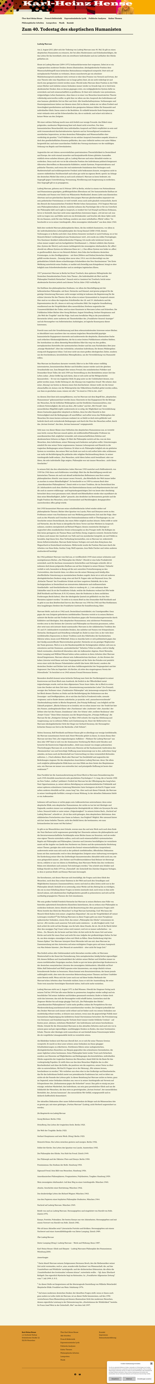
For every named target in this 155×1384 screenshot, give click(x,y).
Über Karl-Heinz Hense (32, 18)
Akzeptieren (115, 1379)
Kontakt (70, 23)
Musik (61, 23)
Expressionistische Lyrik (75, 18)
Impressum (103, 1335)
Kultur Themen (115, 18)
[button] (151, 1363)
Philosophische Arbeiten (33, 23)
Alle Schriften (65, 1336)
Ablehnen (129, 1379)
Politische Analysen (97, 18)
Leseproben (51, 23)
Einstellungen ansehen (144, 1379)
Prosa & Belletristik (53, 18)
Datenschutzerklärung (107, 1338)
